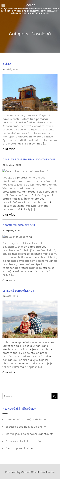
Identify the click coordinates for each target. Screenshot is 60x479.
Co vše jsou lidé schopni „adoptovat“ (29, 434)
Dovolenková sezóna (19, 225)
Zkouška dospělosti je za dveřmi (26, 426)
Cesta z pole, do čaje (19, 448)
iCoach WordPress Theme (38, 472)
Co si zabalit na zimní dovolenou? (28, 159)
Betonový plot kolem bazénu (24, 441)
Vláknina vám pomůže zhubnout (26, 419)
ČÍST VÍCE (8, 149)
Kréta (6, 64)
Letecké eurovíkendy (18, 291)
